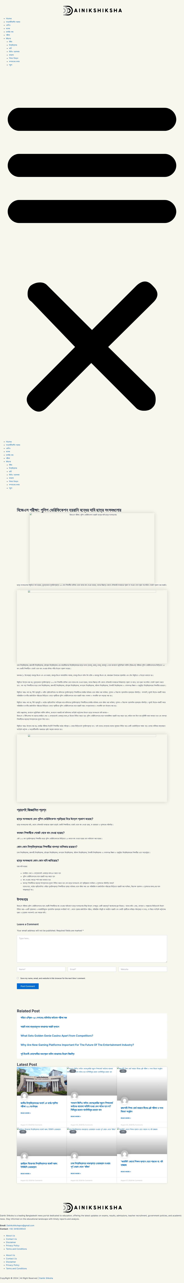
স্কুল (10, 65)
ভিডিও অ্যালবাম (14, 51)
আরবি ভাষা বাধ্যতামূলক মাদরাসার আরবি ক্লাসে (40, 1026)
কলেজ (8, 28)
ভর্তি (10, 48)
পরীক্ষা (8, 35)
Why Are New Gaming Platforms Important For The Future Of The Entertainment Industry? (77, 1044)
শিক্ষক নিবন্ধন (13, 58)
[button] (92, 254)
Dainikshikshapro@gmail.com (20, 1225)
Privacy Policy (12, 1245)
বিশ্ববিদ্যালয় (13, 45)
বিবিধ (10, 41)
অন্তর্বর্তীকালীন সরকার (13, 22)
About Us (10, 1235)
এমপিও (8, 25)
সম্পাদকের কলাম (14, 61)
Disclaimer (11, 1242)
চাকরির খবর (9, 31)
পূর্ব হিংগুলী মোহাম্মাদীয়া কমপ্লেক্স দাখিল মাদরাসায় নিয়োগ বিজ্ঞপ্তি (47, 1053)
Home (9, 18)
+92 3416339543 (17, 1229)
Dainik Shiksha (46, 1278)
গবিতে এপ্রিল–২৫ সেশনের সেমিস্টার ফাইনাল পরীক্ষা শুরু (44, 1017)
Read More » (26, 1113)
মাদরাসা (11, 55)
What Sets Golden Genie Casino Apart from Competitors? (57, 1035)
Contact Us (11, 1239)
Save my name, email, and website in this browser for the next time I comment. (52, 978)
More (8, 38)
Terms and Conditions (16, 1249)
